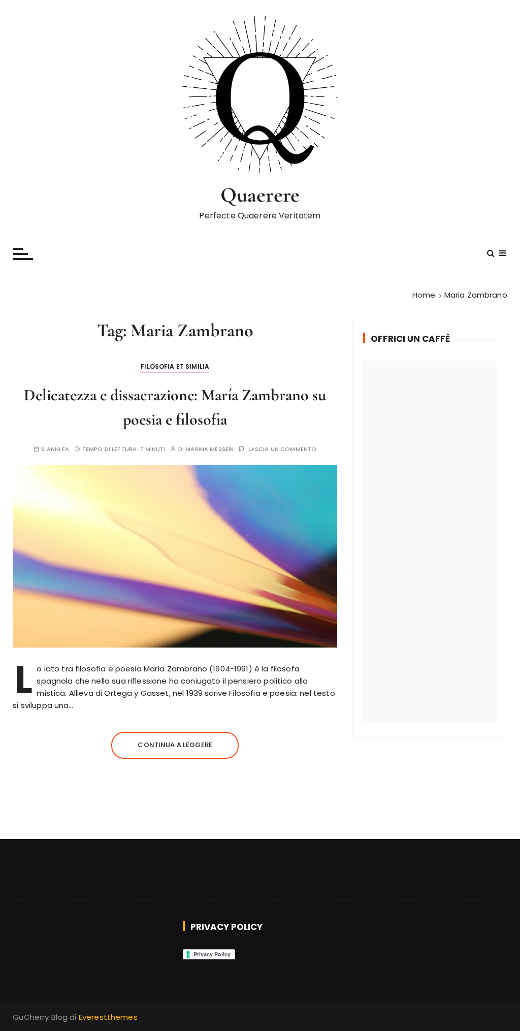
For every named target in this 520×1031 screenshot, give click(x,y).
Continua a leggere (175, 745)
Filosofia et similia (175, 366)
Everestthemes (108, 1017)
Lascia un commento (282, 449)
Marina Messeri (209, 449)
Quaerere (260, 195)
